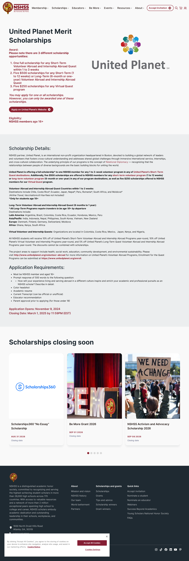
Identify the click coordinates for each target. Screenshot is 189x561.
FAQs (130, 517)
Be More (94, 7)
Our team (76, 500)
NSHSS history (78, 495)
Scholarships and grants (109, 486)
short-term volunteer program (129, 175)
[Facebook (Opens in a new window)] (166, 550)
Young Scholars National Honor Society (148, 513)
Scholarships (59, 7)
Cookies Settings (92, 549)
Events (108, 7)
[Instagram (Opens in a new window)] (156, 550)
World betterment (80, 504)
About (138, 7)
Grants (99, 495)
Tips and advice (104, 500)
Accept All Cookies (92, 543)
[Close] (107, 536)
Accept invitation (136, 491)
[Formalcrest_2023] (13, 477)
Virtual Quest (35, 181)
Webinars (132, 504)
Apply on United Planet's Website (28, 109)
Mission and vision (80, 491)
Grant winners (103, 509)
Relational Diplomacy (117, 162)
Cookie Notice (34, 547)
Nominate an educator (139, 500)
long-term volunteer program (28, 178)
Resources (123, 7)
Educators (78, 7)
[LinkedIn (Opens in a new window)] (170, 550)
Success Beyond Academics (142, 509)
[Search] (176, 8)
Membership (39, 7)
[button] (48, 8)
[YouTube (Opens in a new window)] (175, 550)
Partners (75, 509)
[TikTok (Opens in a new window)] (161, 550)
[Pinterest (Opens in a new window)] (180, 550)
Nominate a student (137, 495)
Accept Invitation (158, 8)
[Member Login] (185, 8)
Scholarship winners (106, 504)
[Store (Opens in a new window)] (180, 8)
